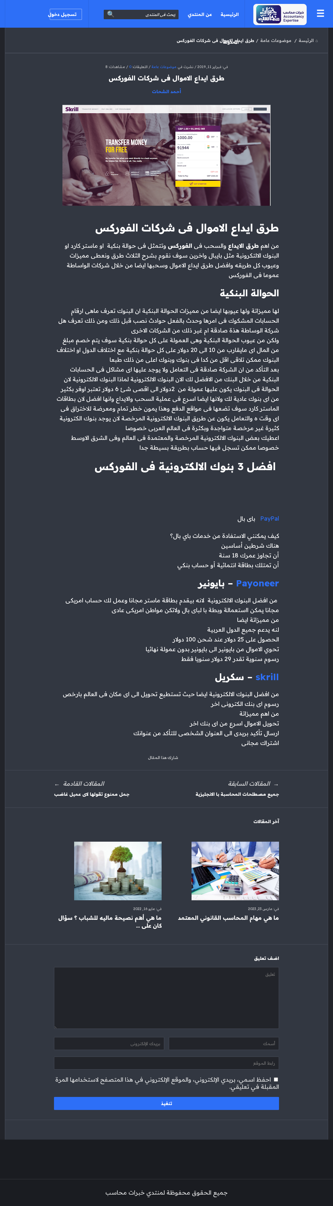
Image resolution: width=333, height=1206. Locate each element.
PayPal (269, 518)
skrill (267, 676)
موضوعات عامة (164, 66)
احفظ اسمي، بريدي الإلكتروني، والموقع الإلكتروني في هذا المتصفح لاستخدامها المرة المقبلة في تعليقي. (167, 1083)
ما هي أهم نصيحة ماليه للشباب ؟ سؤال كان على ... (110, 921)
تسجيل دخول (63, 14)
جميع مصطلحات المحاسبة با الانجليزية (237, 794)
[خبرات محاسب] (276, 14)
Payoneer (257, 583)
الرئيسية (229, 14)
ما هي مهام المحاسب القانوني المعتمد (228, 917)
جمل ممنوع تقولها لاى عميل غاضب (91, 794)
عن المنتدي (200, 14)
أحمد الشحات (166, 91)
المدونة (231, 42)
